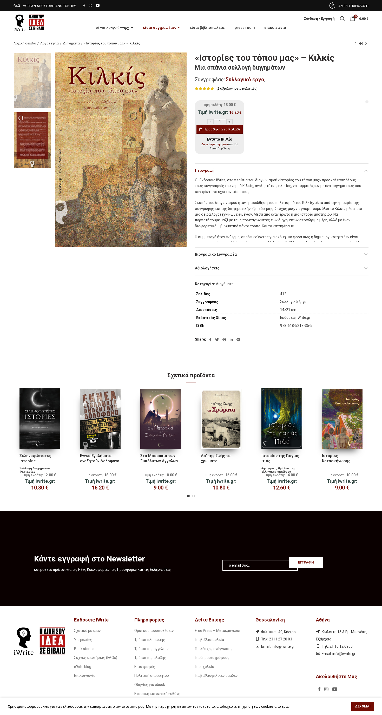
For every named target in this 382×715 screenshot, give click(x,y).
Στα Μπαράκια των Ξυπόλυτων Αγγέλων (159, 458)
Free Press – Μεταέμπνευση (218, 630)
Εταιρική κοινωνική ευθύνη (157, 694)
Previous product (355, 43)
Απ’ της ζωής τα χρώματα (215, 458)
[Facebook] (84, 5)
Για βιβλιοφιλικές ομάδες (216, 675)
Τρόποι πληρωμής (149, 640)
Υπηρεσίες (83, 640)
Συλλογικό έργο (245, 79)
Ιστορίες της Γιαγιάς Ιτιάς (280, 458)
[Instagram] (90, 5)
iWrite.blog (82, 667)
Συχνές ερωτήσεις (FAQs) (95, 658)
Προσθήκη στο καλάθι (222, 129)
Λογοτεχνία (49, 43)
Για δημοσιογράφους (212, 658)
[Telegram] (238, 339)
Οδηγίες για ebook (149, 685)
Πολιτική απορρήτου (151, 675)
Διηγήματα (71, 43)
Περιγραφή (204, 170)
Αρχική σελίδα (25, 43)
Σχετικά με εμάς (87, 630)
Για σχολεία (204, 667)
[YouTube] (98, 5)
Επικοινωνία (84, 675)
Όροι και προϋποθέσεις (154, 630)
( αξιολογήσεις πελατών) (237, 88)
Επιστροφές (144, 667)
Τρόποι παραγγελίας (151, 649)
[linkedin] (231, 339)
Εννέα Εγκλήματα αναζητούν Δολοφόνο (99, 458)
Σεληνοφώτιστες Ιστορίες (35, 458)
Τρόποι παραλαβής (150, 658)
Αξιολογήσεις (207, 268)
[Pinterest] (224, 339)
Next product (365, 43)
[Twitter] (217, 339)
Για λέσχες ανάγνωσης (214, 649)
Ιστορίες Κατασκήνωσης (336, 458)
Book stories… (85, 649)
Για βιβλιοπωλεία (209, 640)
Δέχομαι (363, 706)
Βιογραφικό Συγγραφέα (216, 254)
